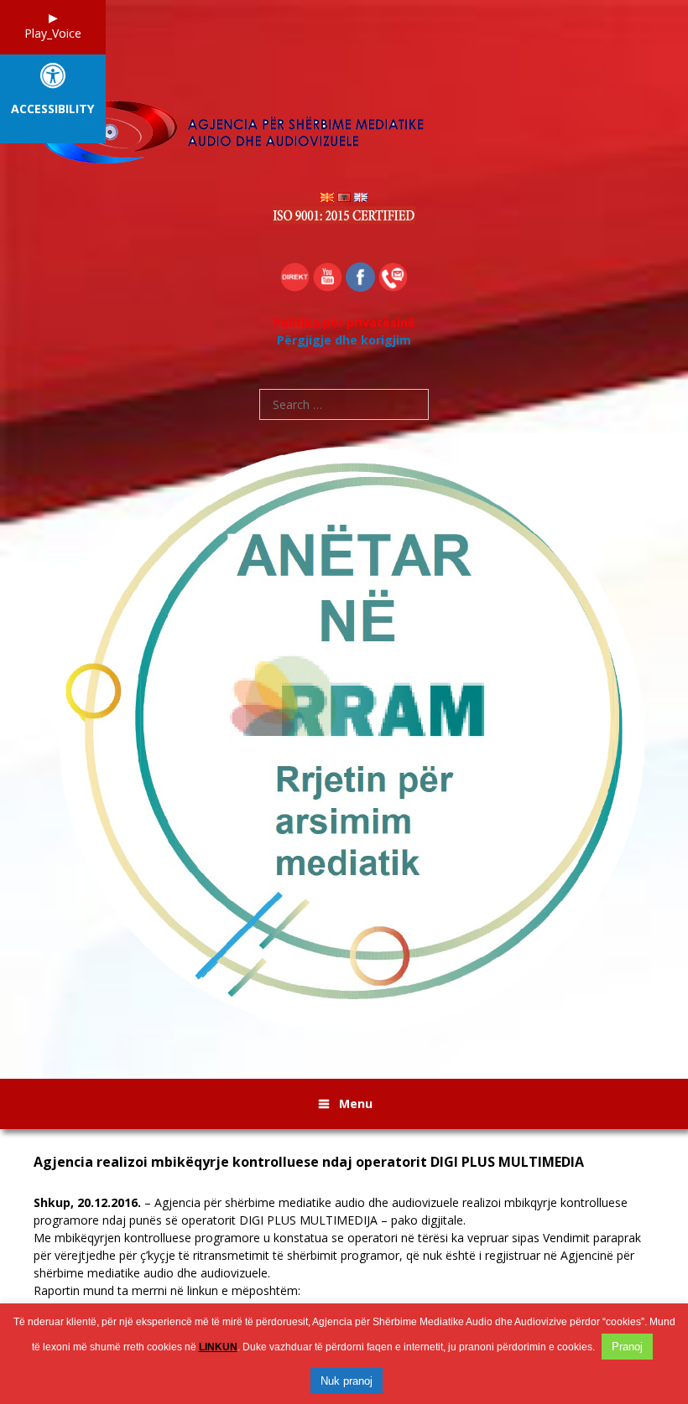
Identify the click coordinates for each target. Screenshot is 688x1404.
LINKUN (218, 1347)
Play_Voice (52, 33)
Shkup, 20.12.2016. (87, 1202)
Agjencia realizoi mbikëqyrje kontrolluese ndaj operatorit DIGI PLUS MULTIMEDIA (309, 1162)
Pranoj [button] (627, 1346)
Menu (356, 1103)
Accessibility (52, 109)
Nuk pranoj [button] (347, 1381)
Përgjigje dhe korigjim (344, 340)
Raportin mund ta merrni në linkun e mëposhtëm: (337, 1255)
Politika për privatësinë (344, 322)
